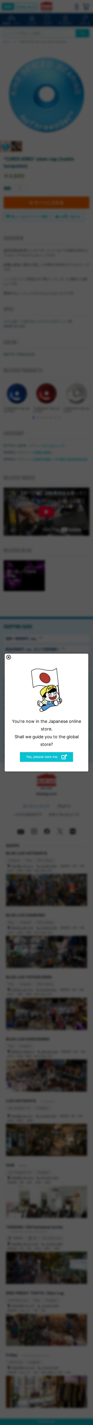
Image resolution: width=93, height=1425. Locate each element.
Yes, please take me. (42, 757)
